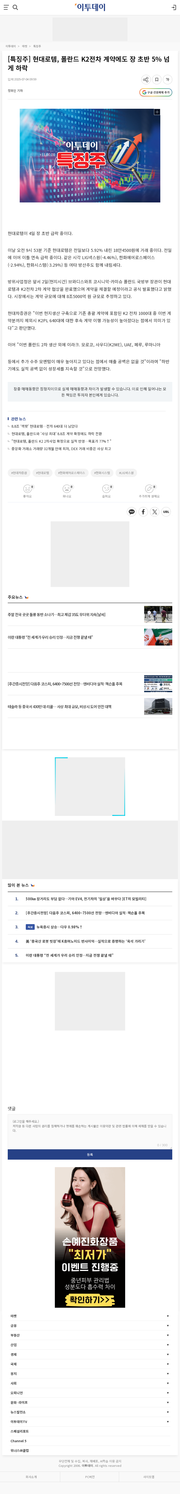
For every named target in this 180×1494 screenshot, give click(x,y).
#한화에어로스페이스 (71, 473)
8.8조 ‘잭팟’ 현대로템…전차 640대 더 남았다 (44, 426)
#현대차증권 (19, 473)
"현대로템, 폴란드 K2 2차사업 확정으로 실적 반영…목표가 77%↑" (61, 441)
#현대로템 (42, 473)
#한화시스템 (102, 473)
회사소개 (31, 1477)
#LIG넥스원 (126, 473)
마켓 (24, 46)
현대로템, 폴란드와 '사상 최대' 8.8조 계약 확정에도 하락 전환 (56, 433)
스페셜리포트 (20, 1431)
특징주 (37, 46)
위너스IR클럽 (20, 1450)
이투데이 (11, 46)
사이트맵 (148, 1477)
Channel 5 (18, 1440)
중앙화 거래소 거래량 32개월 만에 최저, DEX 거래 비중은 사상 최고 (61, 448)
